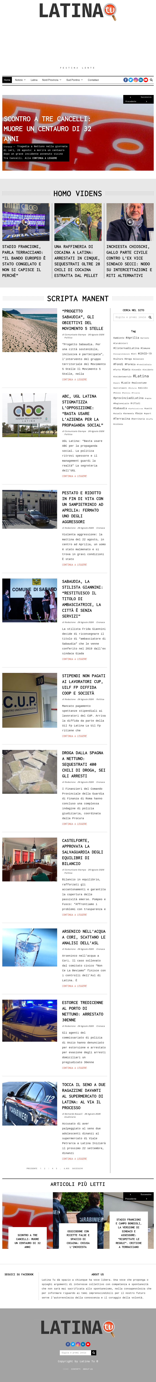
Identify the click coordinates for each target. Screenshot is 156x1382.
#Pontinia (126, 393)
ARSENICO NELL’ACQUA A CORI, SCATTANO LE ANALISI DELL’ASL (84, 937)
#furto (117, 369)
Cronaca (100, 528)
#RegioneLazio (121, 403)
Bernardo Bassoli (73, 1114)
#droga (128, 359)
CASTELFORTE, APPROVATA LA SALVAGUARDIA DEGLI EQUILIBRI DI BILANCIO (82, 852)
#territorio (138, 418)
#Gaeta (126, 369)
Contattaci (93, 80)
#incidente (148, 369)
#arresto (144, 338)
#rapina (148, 398)
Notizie (19, 80)
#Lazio (125, 382)
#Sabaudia (120, 408)
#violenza (118, 424)
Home (7, 80)
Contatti (76, 1369)
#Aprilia (132, 337)
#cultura (118, 359)
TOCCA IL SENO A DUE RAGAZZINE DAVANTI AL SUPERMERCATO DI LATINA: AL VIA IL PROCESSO (84, 1096)
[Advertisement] (78, 43)
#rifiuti (135, 403)
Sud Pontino (73, 80)
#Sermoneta (128, 413)
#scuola (117, 413)
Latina (34, 80)
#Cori (133, 354)
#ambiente (118, 338)
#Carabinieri (120, 343)
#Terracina (121, 418)
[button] (150, 317)
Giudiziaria (9, 146)
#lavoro (116, 383)
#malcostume (139, 382)
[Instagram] (135, 80)
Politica (68, 337)
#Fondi (118, 364)
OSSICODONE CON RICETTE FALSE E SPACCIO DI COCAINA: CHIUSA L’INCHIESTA (27, 1239)
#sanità (148, 408)
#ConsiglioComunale (121, 354)
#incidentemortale (122, 376)
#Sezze (139, 413)
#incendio (136, 369)
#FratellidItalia (144, 364)
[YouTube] (146, 80)
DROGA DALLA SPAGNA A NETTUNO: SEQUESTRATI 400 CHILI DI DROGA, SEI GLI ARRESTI (84, 764)
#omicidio (143, 388)
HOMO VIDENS (78, 193)
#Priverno (136, 393)
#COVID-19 (145, 353)
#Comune (145, 348)
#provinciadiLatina (128, 398)
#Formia (130, 364)
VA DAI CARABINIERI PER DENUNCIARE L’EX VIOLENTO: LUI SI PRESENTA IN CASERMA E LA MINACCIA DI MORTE (129, 1235)
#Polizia (117, 393)
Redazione (70, 528)
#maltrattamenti (120, 388)
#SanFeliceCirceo (135, 408)
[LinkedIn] (140, 80)
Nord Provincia (50, 80)
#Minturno (132, 388)
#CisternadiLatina (126, 348)
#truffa (149, 419)
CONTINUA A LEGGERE (46, 158)
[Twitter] (130, 80)
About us (88, 1369)
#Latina (141, 376)
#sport (147, 413)
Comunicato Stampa (75, 334)
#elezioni (138, 359)
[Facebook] (125, 80)
